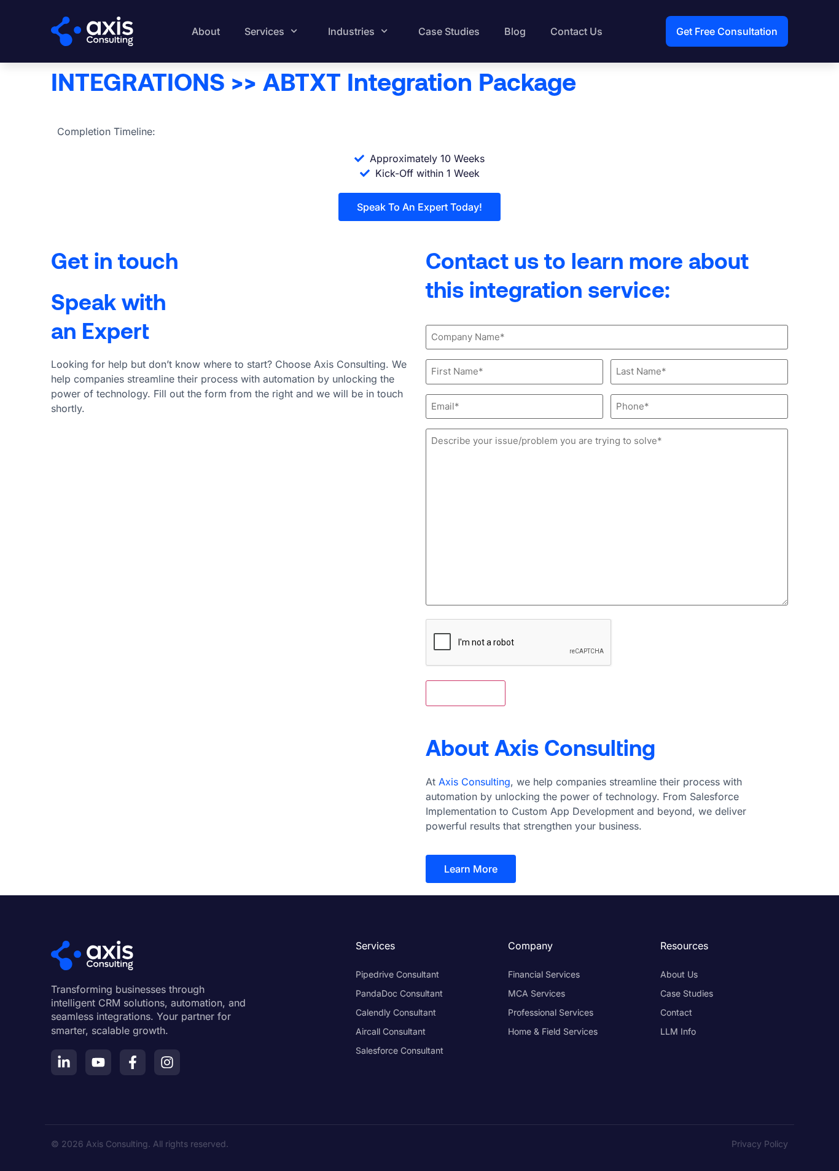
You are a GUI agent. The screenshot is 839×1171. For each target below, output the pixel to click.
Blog (515, 31)
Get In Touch (465, 693)
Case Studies (449, 31)
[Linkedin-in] (64, 1062)
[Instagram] (167, 1062)
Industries (351, 31)
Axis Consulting (474, 782)
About (206, 31)
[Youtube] (98, 1062)
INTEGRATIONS (138, 81)
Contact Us (576, 31)
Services (264, 31)
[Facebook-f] (133, 1062)
